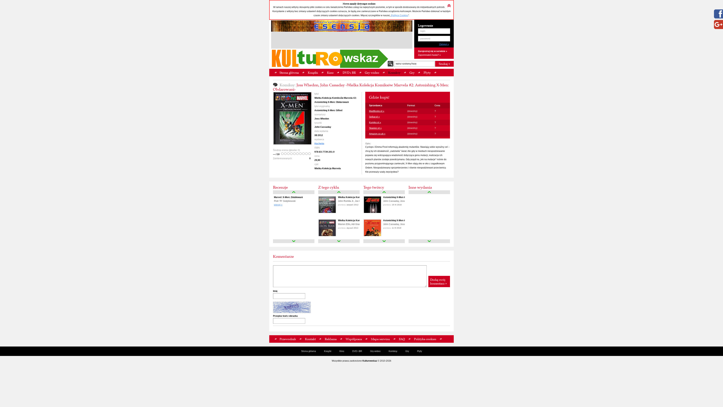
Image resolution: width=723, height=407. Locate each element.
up (293, 192)
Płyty (419, 351)
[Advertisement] (341, 40)
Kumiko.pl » (375, 122)
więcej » (278, 205)
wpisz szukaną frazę (406, 63)
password (425, 38)
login (422, 31)
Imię (275, 291)
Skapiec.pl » (375, 128)
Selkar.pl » (374, 117)
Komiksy (393, 351)
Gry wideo (375, 351)
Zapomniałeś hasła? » (429, 55)
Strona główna (308, 351)
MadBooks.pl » (376, 111)
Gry (407, 351)
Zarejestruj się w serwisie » (432, 51)
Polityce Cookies (399, 15)
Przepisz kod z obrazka (285, 316)
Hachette (319, 143)
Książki (327, 351)
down (293, 241)
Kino (341, 351)
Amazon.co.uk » (377, 133)
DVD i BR (357, 351)
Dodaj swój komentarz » (438, 281)
